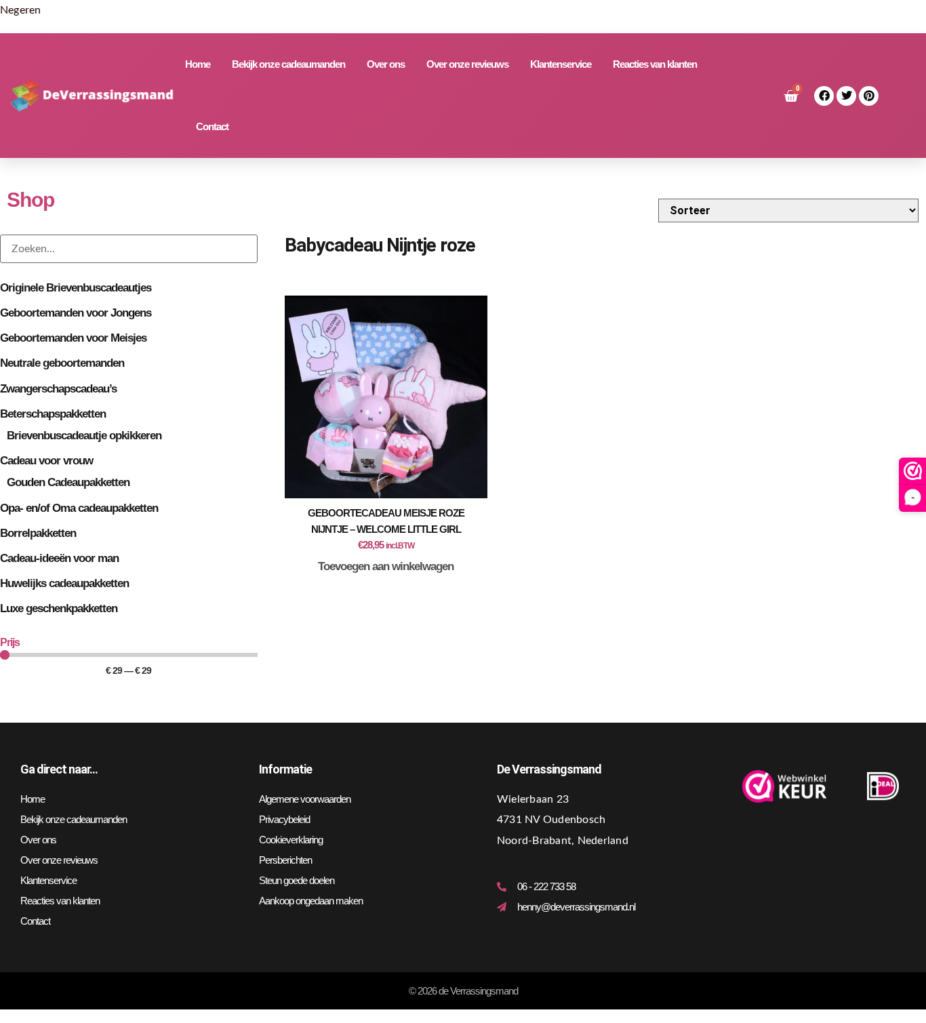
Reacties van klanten (655, 64)
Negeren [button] (20, 10)
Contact (212, 126)
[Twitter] (846, 96)
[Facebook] (824, 96)
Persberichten (285, 860)
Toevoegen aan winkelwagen (386, 566)
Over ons (386, 64)
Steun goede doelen (296, 880)
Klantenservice (560, 64)
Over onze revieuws (467, 64)
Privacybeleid (284, 819)
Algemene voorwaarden (304, 799)
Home (197, 64)
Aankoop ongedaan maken (311, 900)
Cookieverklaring (291, 839)
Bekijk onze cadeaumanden (288, 64)
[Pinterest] (869, 96)
